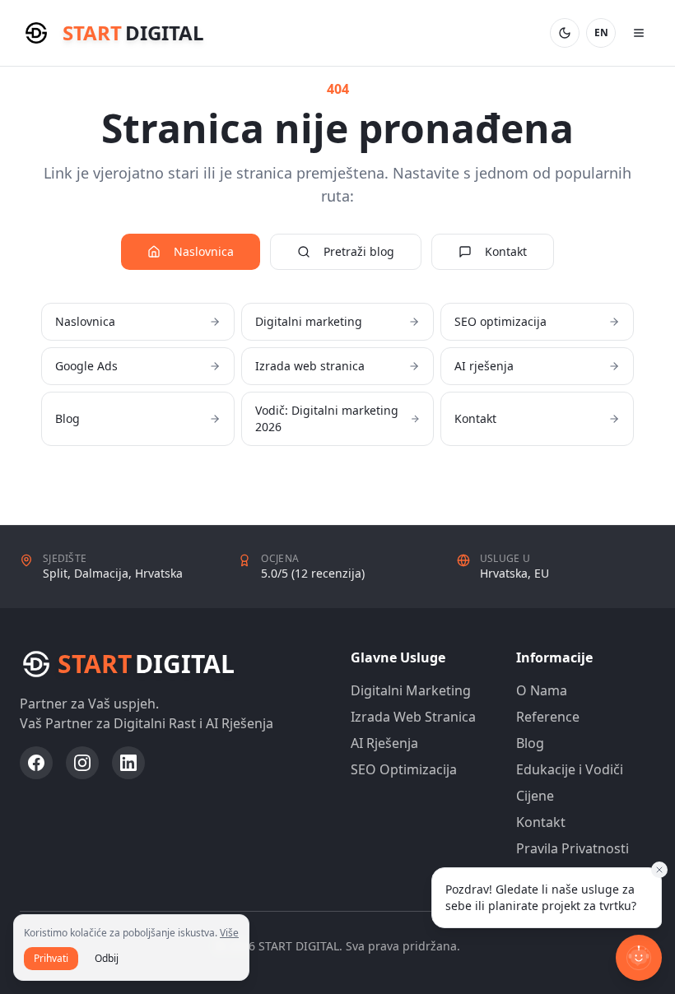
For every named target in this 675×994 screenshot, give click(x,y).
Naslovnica (204, 251)
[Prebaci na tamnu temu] (565, 33)
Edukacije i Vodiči (569, 769)
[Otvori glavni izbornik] (638, 32)
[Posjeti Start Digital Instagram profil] (82, 762)
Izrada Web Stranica (413, 717)
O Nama (541, 690)
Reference (548, 717)
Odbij (107, 958)
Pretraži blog (359, 251)
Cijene (535, 796)
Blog (530, 743)
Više (229, 933)
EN (601, 32)
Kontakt (506, 251)
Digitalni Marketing (411, 690)
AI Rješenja (384, 743)
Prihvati (51, 958)
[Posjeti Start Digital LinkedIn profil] (128, 762)
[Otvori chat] (639, 958)
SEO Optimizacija (404, 769)
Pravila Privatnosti (572, 848)
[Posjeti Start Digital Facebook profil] (36, 762)
